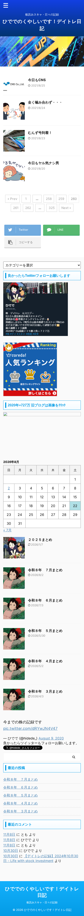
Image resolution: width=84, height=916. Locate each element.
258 (49, 199)
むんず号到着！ (40, 132)
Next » (66, 208)
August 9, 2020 (51, 738)
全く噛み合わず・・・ (45, 102)
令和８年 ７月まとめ (45, 570)
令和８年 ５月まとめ (45, 630)
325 (52, 208)
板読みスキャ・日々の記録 (42, 902)
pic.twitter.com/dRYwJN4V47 (30, 728)
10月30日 (10, 850)
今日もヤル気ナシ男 (43, 163)
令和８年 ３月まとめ (45, 691)
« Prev (12, 199)
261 (16, 208)
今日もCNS (37, 80)
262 (28, 208)
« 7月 (7, 530)
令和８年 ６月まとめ (45, 600)
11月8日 (9, 834)
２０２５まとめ (40, 539)
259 (61, 199)
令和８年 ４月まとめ (45, 661)
